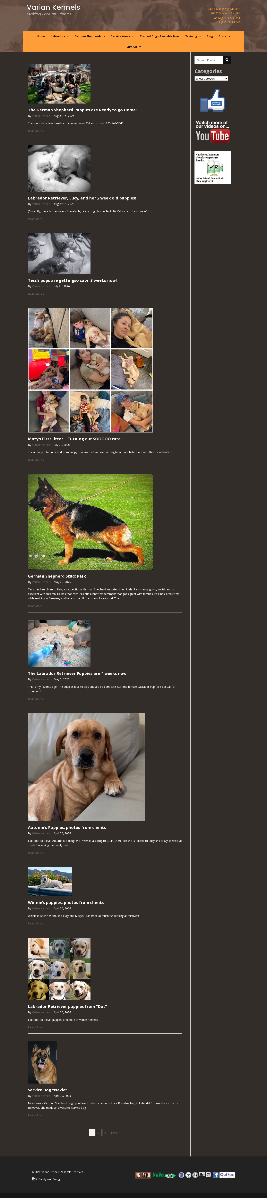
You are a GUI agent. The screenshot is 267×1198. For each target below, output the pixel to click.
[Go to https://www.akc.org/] (181, 1175)
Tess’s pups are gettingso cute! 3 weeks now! (72, 280)
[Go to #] (164, 1175)
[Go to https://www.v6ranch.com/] (143, 1175)
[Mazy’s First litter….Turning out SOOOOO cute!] (90, 370)
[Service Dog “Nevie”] (42, 1062)
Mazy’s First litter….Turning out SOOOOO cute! (75, 438)
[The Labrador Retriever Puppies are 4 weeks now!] (59, 643)
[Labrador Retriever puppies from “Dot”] (59, 968)
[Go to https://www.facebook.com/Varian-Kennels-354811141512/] (216, 1175)
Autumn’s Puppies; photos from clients (67, 827)
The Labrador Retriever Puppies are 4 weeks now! (77, 673)
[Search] (227, 60)
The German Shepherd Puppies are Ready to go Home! (82, 110)
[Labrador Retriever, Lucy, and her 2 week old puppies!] (59, 168)
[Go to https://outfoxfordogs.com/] (227, 1175)
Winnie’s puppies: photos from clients (66, 902)
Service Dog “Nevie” (47, 1090)
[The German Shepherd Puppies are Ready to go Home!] (59, 83)
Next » (115, 1132)
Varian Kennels (41, 116)
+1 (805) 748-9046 (228, 22)
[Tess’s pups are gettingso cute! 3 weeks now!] (59, 253)
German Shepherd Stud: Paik (57, 576)
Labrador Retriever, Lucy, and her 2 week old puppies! (82, 198)
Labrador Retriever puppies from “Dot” (67, 1006)
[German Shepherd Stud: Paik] (90, 521)
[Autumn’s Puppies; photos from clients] (86, 766)
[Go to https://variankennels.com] (53, 11)
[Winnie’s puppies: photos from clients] (50, 881)
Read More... (36, 131)
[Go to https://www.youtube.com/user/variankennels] (209, 1174)
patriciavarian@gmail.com (224, 9)
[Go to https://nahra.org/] (202, 1174)
